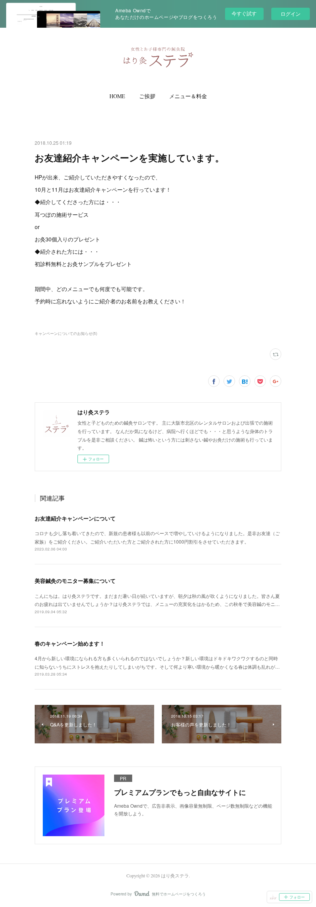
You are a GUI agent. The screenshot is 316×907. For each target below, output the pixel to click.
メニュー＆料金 (188, 96)
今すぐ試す (244, 13)
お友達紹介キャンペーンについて (75, 518)
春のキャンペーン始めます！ (70, 643)
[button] (117, 96)
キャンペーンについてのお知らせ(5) (66, 333)
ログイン (291, 13)
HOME (117, 96)
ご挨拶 (147, 96)
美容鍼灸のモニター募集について (75, 580)
